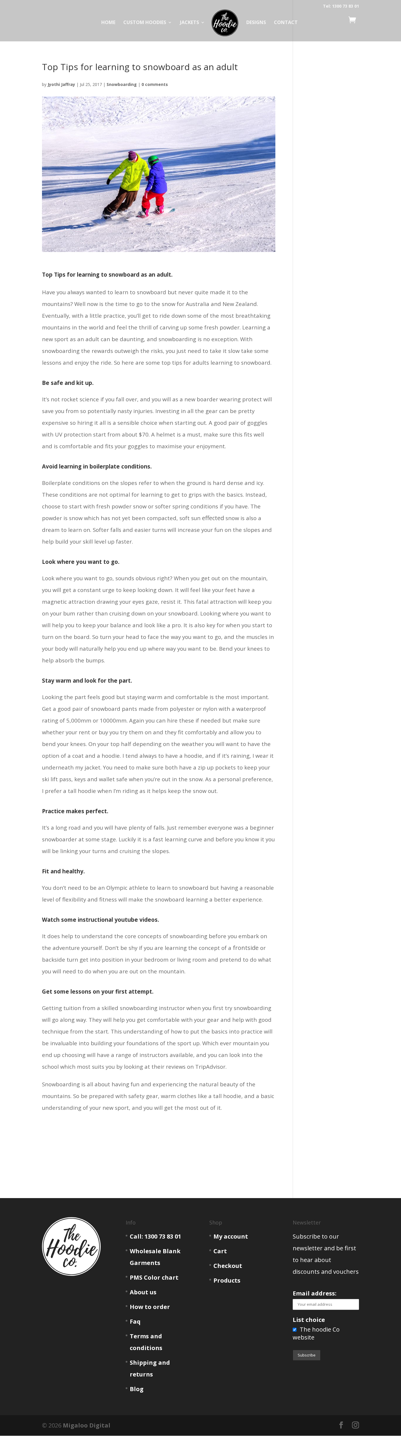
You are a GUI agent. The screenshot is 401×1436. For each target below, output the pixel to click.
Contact (286, 23)
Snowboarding (122, 84)
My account (230, 1236)
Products (226, 1280)
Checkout (227, 1266)
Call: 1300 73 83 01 (155, 1236)
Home (108, 23)
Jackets (189, 23)
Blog (137, 1389)
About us (143, 1292)
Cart (220, 1251)
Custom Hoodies (144, 23)
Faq (135, 1321)
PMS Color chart (154, 1277)
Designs (256, 23)
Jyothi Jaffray (61, 84)
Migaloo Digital (86, 1425)
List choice (309, 1320)
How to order (150, 1307)
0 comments (154, 84)
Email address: (314, 1293)
